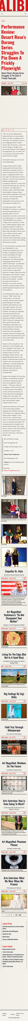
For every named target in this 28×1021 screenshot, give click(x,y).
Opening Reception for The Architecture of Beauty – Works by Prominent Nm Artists (13, 956)
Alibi (2, 666)
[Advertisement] (14, 112)
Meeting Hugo (6, 937)
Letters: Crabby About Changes (10, 939)
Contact (12, 1014)
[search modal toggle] (25, 13)
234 (16, 915)
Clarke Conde (4, 578)
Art (3, 21)
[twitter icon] (8, 130)
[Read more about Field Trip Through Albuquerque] (14, 748)
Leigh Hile (3, 83)
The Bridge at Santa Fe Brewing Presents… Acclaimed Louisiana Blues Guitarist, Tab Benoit (13, 961)
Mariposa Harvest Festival (9, 949)
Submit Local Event (19, 1014)
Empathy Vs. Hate (7, 934)
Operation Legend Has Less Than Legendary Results (13, 927)
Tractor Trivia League (8, 952)
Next (20, 915)
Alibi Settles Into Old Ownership (10, 931)
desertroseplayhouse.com (12, 470)
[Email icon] (13, 130)
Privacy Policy (4, 1014)
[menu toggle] (2, 14)
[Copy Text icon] (10, 130)
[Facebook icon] (6, 130)
